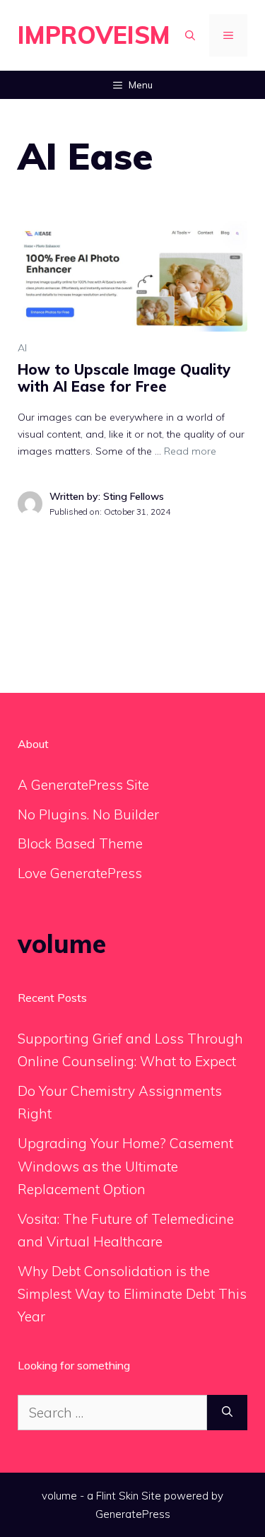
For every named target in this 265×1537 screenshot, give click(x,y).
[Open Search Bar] (190, 35)
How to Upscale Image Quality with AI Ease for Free (124, 378)
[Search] (227, 1413)
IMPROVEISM (94, 35)
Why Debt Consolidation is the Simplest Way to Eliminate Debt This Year (132, 1294)
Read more (190, 451)
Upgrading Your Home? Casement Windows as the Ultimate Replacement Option (125, 1166)
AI (22, 347)
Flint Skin (117, 1495)
